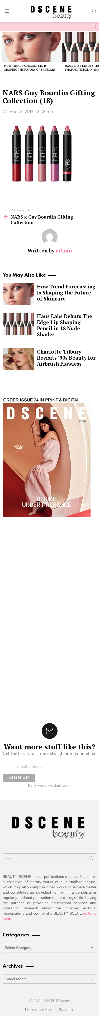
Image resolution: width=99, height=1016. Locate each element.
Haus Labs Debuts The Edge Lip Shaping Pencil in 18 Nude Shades (64, 325)
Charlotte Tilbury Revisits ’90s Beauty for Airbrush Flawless (66, 357)
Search (91, 859)
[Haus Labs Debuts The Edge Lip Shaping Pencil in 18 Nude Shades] (18, 324)
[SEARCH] (94, 11)
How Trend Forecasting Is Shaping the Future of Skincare (29, 67)
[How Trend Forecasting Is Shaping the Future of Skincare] (31, 47)
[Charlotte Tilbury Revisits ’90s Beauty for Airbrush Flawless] (18, 359)
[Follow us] (94, 26)
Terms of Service (37, 1009)
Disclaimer (66, 1009)
